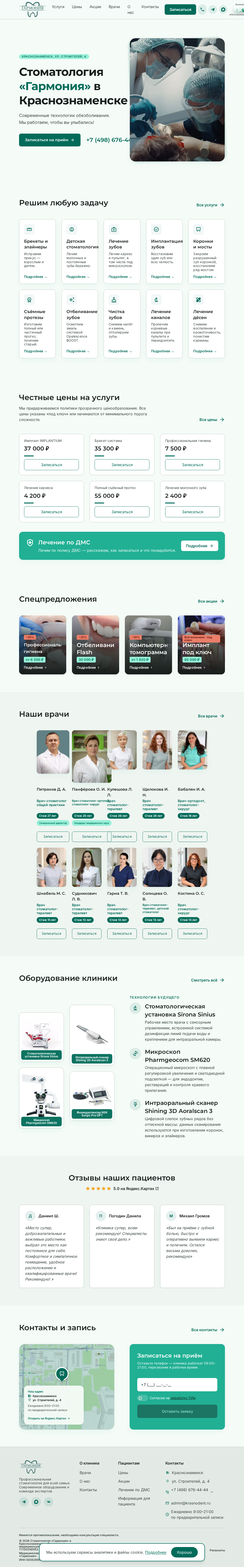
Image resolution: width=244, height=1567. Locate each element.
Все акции (211, 601)
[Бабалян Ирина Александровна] (192, 749)
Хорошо (184, 1552)
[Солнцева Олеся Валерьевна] (157, 867)
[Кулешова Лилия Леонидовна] (122, 749)
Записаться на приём (50, 140)
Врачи (114, 6)
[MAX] (223, 9)
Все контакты (208, 1330)
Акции (95, 6)
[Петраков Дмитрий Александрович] (53, 752)
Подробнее (200, 545)
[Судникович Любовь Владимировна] (87, 867)
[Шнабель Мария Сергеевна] (51, 867)
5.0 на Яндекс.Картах (136, 1188)
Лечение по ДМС (134, 1489)
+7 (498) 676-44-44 (114, 139)
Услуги (58, 6)
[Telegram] (212, 9)
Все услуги (211, 205)
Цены (77, 6)
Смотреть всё (208, 980)
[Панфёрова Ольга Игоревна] (92, 756)
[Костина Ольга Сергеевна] (192, 867)
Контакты (150, 6)
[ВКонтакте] (48, 1502)
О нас (130, 9)
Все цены (212, 419)
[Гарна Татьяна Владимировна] (122, 867)
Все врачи (211, 716)
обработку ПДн (183, 1398)
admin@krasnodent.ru (190, 1503)
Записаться (180, 9)
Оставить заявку (177, 1411)
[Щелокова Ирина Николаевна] (157, 749)
